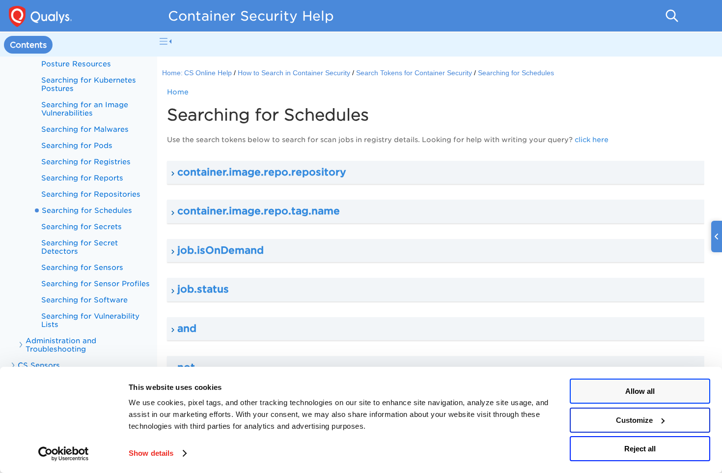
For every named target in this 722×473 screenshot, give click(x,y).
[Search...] (671, 16)
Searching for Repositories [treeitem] (90, 194)
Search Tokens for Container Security (414, 73)
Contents (28, 45)
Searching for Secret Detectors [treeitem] (79, 246)
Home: (172, 73)
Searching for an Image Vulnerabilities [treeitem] (84, 108)
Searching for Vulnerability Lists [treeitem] (90, 320)
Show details (151, 453)
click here (592, 140)
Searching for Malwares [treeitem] (85, 129)
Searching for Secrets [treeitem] (81, 226)
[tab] (28, 45)
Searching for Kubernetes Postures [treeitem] (88, 84)
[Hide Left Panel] (165, 41)
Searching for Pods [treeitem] (76, 145)
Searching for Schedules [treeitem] (87, 210)
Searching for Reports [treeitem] (82, 178)
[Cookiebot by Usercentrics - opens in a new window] (64, 453)
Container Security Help (251, 16)
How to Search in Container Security (294, 73)
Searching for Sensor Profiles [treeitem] (95, 283)
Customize (634, 420)
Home (178, 92)
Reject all (640, 448)
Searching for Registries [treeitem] (86, 161)
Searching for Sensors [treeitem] (82, 267)
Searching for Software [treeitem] (84, 300)
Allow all (640, 391)
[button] (435, 172)
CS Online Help (208, 73)
